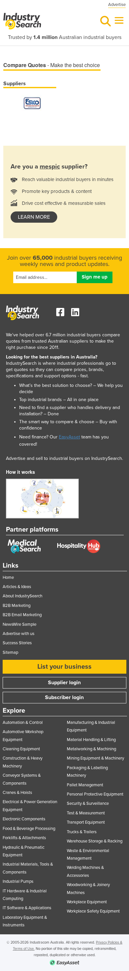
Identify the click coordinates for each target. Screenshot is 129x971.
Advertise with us (18, 633)
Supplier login (64, 682)
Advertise (117, 4)
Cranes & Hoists (17, 792)
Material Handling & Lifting (91, 739)
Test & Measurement (86, 813)
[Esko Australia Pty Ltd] (32, 102)
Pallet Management (85, 785)
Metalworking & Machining (91, 749)
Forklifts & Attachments (24, 837)
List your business (64, 667)
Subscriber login (64, 697)
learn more (34, 217)
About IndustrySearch (22, 596)
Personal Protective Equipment (95, 794)
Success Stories (17, 643)
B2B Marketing (16, 605)
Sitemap (10, 652)
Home (8, 577)
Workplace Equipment (87, 902)
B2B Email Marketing (22, 614)
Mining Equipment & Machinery (95, 758)
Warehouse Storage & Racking (94, 841)
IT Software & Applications (27, 908)
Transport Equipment (86, 822)
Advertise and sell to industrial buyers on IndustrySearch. (64, 458)
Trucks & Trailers (82, 832)
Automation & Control (23, 722)
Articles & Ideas (17, 586)
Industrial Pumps (18, 881)
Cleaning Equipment (21, 749)
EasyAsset (69, 437)
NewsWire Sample (19, 624)
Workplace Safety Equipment (93, 911)
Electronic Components (24, 819)
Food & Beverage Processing (29, 828)
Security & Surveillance (88, 803)
